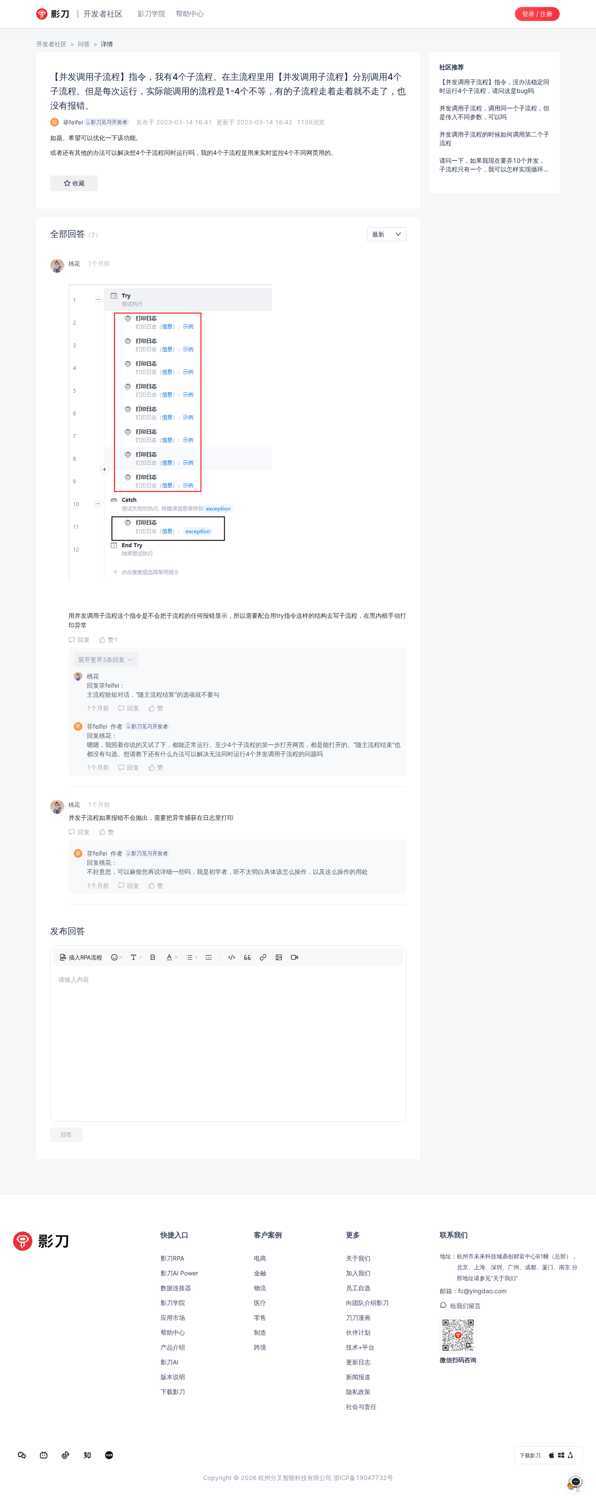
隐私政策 (358, 1391)
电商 (260, 1258)
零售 (260, 1317)
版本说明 (173, 1377)
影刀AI (169, 1362)
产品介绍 (173, 1347)
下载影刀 (173, 1391)
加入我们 (358, 1273)
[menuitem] (81, 957)
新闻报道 (358, 1377)
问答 (84, 44)
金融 (260, 1273)
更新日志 (358, 1362)
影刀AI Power (179, 1273)
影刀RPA (172, 1258)
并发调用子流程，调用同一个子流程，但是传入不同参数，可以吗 (494, 112)
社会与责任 (361, 1406)
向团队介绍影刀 (367, 1302)
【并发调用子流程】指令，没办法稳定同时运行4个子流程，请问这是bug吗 (494, 86)
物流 (260, 1288)
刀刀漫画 (358, 1317)
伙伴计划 (358, 1332)
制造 (260, 1332)
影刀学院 (173, 1302)
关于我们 (358, 1258)
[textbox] (228, 145)
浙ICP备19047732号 (363, 1477)
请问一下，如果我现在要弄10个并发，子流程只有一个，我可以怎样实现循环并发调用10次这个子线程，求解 (494, 165)
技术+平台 (360, 1347)
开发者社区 (51, 44)
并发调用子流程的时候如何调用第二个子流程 (494, 138)
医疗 (260, 1302)
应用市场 (173, 1317)
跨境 (260, 1347)
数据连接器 (176, 1288)
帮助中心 (173, 1332)
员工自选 (358, 1288)
